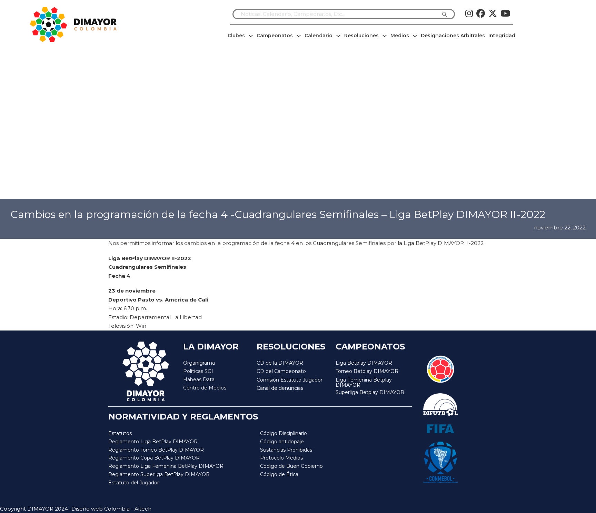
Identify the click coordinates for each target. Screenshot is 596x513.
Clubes (236, 35)
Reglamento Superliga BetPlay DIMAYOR (159, 474)
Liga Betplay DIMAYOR (364, 363)
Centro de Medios (204, 388)
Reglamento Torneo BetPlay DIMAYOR (156, 450)
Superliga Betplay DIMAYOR (370, 392)
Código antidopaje (282, 441)
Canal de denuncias (280, 388)
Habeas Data (199, 379)
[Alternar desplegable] (250, 35)
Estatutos (120, 433)
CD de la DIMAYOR (280, 363)
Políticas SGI (198, 371)
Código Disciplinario (283, 433)
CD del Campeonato (281, 371)
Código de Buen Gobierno (291, 466)
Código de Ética (279, 474)
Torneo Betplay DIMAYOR (367, 371)
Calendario (318, 35)
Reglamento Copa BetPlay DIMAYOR (154, 458)
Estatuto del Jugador (133, 483)
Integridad (501, 35)
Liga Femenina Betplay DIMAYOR (364, 382)
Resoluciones (361, 35)
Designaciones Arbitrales (453, 35)
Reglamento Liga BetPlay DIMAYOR (153, 441)
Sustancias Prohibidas (286, 450)
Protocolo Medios (281, 458)
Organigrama (199, 363)
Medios (399, 35)
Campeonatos (275, 35)
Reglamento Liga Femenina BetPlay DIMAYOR (165, 466)
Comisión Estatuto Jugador (289, 380)
